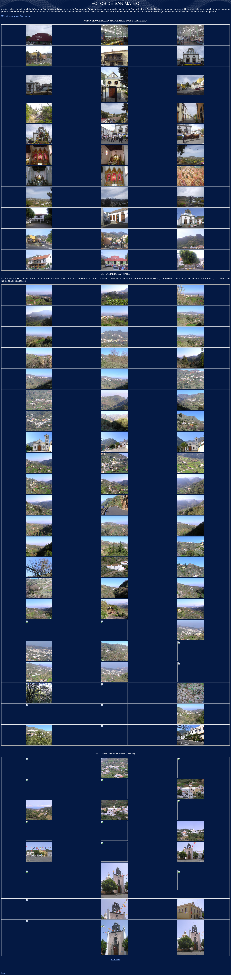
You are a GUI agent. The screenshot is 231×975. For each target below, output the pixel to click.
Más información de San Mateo (15, 16)
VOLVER (115, 959)
